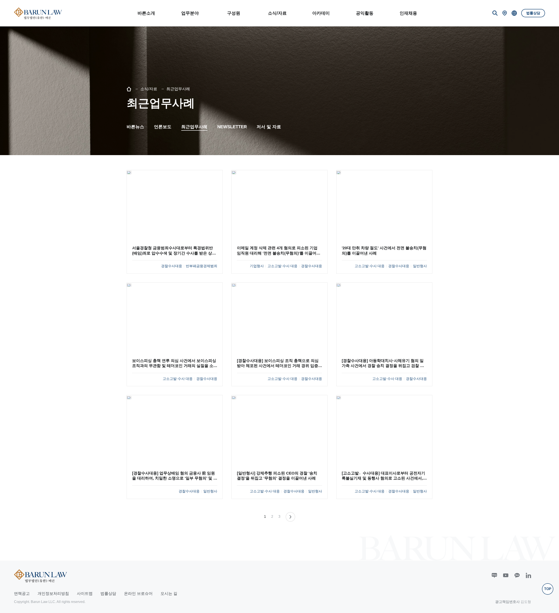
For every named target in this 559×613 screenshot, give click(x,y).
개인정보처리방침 (53, 593)
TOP (547, 589)
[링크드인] (528, 575)
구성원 (233, 13)
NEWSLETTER (232, 126)
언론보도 (162, 126)
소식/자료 (277, 13)
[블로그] (494, 575)
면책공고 (22, 593)
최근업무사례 (194, 126)
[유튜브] (505, 575)
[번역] (514, 13)
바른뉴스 (135, 126)
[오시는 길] (504, 13)
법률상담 (533, 13)
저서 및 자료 (269, 126)
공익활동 (364, 13)
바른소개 (146, 13)
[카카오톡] (517, 575)
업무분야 (190, 13)
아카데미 (321, 13)
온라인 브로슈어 (138, 593)
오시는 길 (168, 593)
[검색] (495, 13)
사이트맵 (85, 593)
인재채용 (408, 13)
